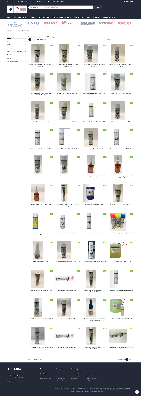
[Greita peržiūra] (41, 53)
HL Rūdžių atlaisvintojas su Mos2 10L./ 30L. (121, 261)
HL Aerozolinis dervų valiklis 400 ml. (94, 149)
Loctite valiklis (106, 390)
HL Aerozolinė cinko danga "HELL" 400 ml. (67, 121)
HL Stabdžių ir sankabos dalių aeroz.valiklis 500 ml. (41, 318)
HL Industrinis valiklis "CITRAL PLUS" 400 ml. (68, 233)
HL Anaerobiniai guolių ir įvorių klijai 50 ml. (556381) (95, 176)
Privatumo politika (60, 378)
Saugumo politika (60, 380)
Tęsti (131, 359)
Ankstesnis (121, 359)
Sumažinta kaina (44, 373)
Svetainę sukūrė (58, 388)
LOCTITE (9, 58)
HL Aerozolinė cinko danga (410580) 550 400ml (94, 121)
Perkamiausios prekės (45, 378)
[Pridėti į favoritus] (42, 67)
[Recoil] (67, 22)
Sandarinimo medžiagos (12, 61)
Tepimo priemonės (11, 48)
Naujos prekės (43, 376)
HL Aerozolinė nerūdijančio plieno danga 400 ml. (41, 149)
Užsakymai (89, 376)
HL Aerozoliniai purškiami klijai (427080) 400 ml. (68, 149)
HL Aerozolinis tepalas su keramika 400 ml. (41, 176)
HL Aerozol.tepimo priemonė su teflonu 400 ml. (68, 93)
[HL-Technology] (14, 23)
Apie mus (58, 373)
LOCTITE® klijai (89, 388)
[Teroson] (106, 23)
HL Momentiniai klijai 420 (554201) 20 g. (41, 261)
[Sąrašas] (33, 39)
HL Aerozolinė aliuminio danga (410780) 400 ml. (94, 93)
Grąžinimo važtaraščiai (92, 378)
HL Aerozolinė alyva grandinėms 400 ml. (41, 121)
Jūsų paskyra (91, 369)
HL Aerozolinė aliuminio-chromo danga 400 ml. (121, 93)
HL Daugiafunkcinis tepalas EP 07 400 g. (94, 204)
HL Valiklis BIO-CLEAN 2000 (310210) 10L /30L (121, 318)
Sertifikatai (74, 378)
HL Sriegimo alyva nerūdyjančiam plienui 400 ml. (121, 290)
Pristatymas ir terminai (76, 373)
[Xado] (124, 23)
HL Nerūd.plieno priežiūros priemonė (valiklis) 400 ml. (68, 261)
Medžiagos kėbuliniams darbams (14, 51)
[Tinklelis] (29, 39)
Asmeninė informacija (92, 373)
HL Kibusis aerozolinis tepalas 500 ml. (94, 233)
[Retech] (88, 23)
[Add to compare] (39, 67)
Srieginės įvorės (11, 55)
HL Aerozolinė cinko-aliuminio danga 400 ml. (121, 121)
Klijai (8, 41)
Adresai (88, 380)
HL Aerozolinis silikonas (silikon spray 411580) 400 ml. (121, 149)
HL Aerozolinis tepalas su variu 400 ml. (68, 176)
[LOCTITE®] (51, 23)
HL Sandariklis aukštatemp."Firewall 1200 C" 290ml (41, 290)
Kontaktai (58, 376)
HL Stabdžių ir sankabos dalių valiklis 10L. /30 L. (68, 318)
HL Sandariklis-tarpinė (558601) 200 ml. (67, 290)
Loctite (83, 388)
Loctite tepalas (121, 390)
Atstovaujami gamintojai (77, 376)
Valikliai (8, 44)
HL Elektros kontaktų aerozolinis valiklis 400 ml (121, 204)
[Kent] (32, 23)
